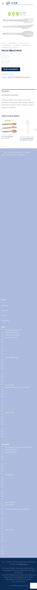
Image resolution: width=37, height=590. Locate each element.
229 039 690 (9, 502)
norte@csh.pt (10, 475)
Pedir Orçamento (10, 69)
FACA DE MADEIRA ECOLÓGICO (7, 137)
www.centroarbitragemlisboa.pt (19, 577)
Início (3, 43)
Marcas (4, 316)
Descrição (5, 91)
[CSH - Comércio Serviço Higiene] (19, 3)
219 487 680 (9, 385)
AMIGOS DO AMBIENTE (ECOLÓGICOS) (19, 77)
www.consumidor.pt (18, 581)
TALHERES (16, 45)
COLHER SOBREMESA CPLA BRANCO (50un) (26, 139)
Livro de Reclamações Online (18, 585)
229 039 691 (9, 505)
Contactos (5, 320)
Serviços (4, 310)
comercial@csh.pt (11, 357)
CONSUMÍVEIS (12, 43)
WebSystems (23, 564)
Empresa (4, 306)
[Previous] (1, 133)
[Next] (36, 133)
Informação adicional (9, 95)
